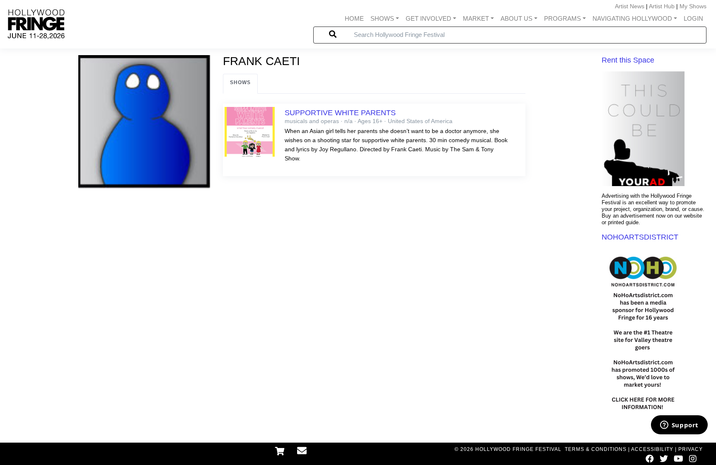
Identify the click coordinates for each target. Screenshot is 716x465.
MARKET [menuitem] (476, 18)
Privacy (690, 449)
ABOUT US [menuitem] (516, 18)
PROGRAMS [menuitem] (562, 18)
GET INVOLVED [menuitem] (428, 18)
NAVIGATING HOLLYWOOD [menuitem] (632, 18)
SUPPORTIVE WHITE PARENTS (340, 113)
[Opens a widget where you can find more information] (679, 425)
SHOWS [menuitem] (382, 18)
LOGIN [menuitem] (693, 18)
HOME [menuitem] (354, 18)
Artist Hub (662, 6)
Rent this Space (628, 60)
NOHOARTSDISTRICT (640, 237)
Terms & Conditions (595, 449)
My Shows (693, 6)
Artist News (629, 6)
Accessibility (652, 449)
